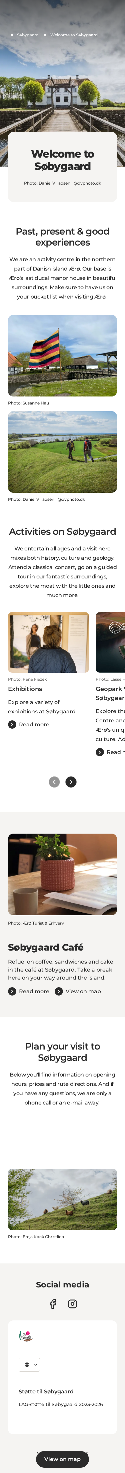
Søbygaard (28, 34)
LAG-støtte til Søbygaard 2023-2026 (61, 1404)
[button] (48, 703)
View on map (62, 1459)
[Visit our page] (72, 1304)
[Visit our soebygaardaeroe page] (53, 1304)
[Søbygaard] (26, 1336)
